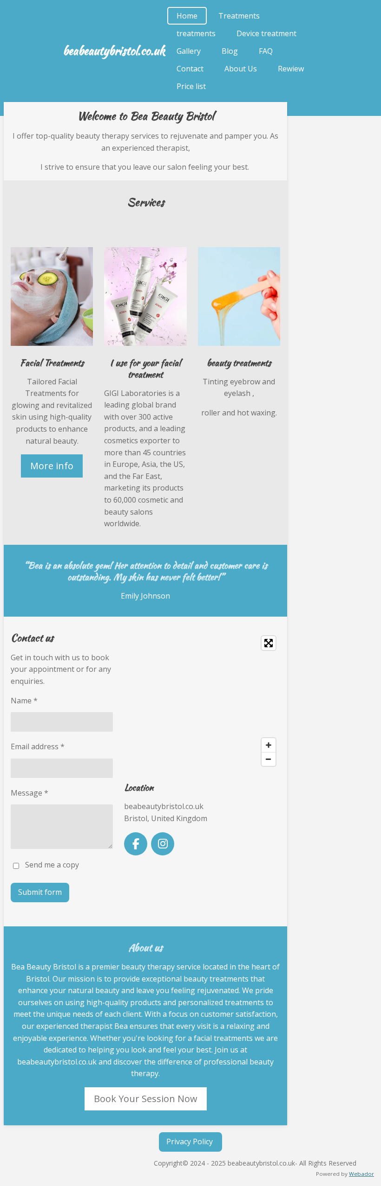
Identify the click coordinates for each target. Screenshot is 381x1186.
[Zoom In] (269, 745)
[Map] (202, 701)
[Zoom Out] (269, 759)
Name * (24, 700)
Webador (361, 1173)
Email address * (38, 746)
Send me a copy (52, 865)
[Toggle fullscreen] (269, 643)
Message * (29, 793)
